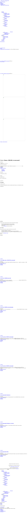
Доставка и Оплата (5, 36)
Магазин (3, 49)
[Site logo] (2, 10)
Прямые (6, 18)
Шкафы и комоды (5, 32)
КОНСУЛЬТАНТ (2, 41)
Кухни (4, 17)
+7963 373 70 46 (7, 0)
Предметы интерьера (5, 34)
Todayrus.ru (17, 468)
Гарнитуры (6, 24)
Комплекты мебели (7, 14)
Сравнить (3, 500)
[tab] (15, 169)
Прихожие (4, 25)
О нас (4, 37)
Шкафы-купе (6, 33)
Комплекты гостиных (7, 16)
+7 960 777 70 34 (2, 0)
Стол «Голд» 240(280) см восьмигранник (6, 307)
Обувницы (6, 26)
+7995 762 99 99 (13, 466)
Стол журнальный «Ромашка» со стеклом (7, 423)
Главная (1, 49)
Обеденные (7, 49)
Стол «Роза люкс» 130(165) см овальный (6, 336)
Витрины (6, 15)
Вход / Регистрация (4, 501)
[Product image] (5, 334)
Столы (4, 19)
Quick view (1, 370)
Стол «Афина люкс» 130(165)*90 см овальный (7, 260)
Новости (4, 38)
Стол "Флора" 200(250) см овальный (5, 73)
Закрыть (1, 503)
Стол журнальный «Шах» (4, 451)
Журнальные (6, 20)
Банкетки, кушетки (7, 13)
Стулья (4, 21)
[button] (1, 264)
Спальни (4, 23)
